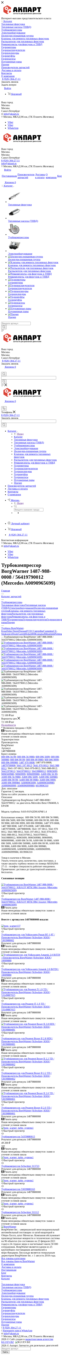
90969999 (20, 774)
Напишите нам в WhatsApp (17, 1330)
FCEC (29, 631)
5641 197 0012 (24, 765)
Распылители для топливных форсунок (22, 1301)
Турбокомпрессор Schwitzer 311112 (20, 1212)
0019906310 (42, 785)
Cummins (48, 631)
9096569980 (7, 774)
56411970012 (8, 771)
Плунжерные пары (11, 1322)
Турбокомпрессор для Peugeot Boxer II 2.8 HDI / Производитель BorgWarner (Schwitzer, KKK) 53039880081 (27, 1041)
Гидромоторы (15, 619)
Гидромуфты (8, 1310)
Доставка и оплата (11, 1267)
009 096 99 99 (17, 759)
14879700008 (8, 765)
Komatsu (39, 634)
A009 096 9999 (47, 779)
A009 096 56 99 (49, 774)
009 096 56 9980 (25, 756)
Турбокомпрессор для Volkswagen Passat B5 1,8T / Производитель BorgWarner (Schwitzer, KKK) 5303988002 (28, 937)
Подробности (8, 725)
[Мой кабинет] (2, 370)
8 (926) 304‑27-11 (11, 79)
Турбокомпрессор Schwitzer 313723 (20, 1166)
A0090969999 (8, 785)
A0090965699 (28, 782)
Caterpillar (38, 631)
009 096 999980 (9, 762)
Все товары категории (13, 1258)
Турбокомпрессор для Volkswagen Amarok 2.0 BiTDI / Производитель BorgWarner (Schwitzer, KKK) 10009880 (30, 972)
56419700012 (23, 771)
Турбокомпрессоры (11, 1290)
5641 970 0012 (40, 765)
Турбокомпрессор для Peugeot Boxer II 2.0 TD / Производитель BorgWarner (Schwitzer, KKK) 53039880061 (26, 1110)
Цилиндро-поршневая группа (17, 1296)
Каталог (18, 436)
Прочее (11, 622)
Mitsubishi (49, 634)
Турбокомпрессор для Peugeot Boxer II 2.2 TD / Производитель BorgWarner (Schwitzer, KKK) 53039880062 (26, 1076)
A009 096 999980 (10, 782)
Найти (5, 1352)
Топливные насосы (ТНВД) (16, 1287)
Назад (20, 434)
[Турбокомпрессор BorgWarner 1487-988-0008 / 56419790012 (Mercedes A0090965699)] (31, 645)
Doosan (22, 631)
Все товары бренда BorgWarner (18, 1261)
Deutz (15, 634)
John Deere (13, 631)
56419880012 (39, 771)
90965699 (52, 771)
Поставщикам (8, 1270)
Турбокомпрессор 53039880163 (18, 1189)
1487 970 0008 (26, 762)
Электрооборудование (22, 608)
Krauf (4, 631)
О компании (8, 1264)
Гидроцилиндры (10, 1316)
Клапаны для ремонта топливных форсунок (25, 1298)
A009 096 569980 (48, 777)
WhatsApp (13, 128)
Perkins (58, 634)
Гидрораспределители (35, 619)
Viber (10, 122)
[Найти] (4, 327)
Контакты (6, 1275)
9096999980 (33, 774)
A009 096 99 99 (9, 779)
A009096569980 (45, 782)
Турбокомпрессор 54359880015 (18, 1136)
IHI (33, 634)
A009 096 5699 (30, 777)
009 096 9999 (52, 759)
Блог (3, 1272)
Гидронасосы (8, 1319)
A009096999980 (25, 785)
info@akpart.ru (11, 114)
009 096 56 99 (8, 756)
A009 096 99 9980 (28, 779)
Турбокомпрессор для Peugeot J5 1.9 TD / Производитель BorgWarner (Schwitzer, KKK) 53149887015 (25, 1006)
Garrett (21, 634)
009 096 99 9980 (34, 759)
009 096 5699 (43, 756)
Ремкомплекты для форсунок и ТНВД (21, 1304)
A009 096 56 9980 (10, 777)
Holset (28, 634)
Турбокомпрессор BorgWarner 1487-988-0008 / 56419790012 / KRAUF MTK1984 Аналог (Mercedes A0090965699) (29, 902)
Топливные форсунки (13, 605)
